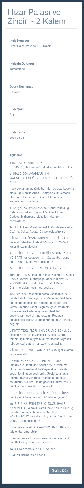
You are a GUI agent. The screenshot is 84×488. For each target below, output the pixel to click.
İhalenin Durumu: (22, 63)
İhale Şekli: (17, 109)
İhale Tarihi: (18, 132)
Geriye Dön (60, 470)
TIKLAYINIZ (47, 449)
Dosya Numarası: (21, 86)
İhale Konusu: (19, 40)
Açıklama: (16, 155)
